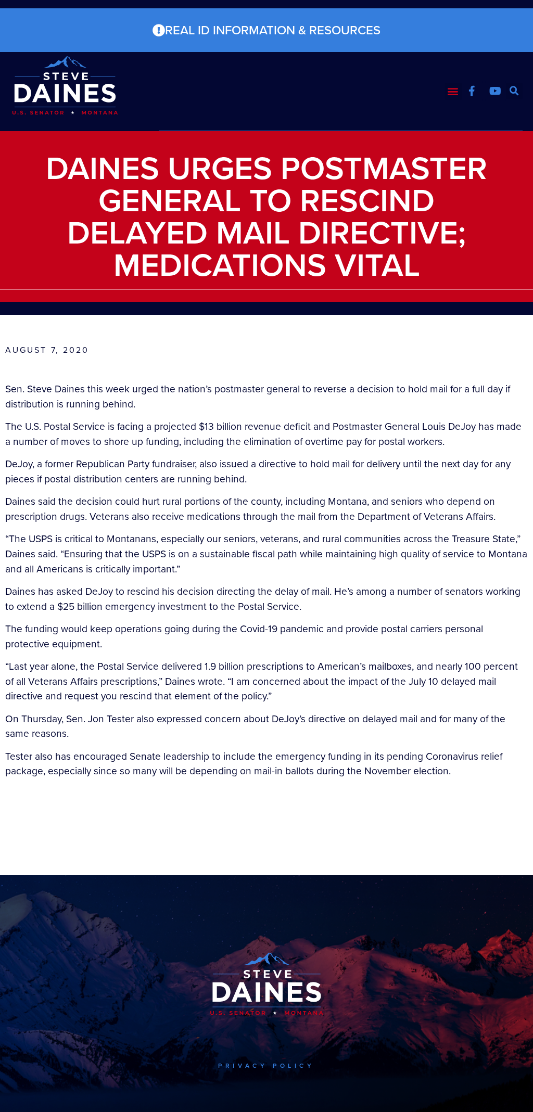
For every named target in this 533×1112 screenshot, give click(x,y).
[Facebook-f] (472, 91)
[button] (453, 91)
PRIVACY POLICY (266, 1065)
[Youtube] (495, 91)
